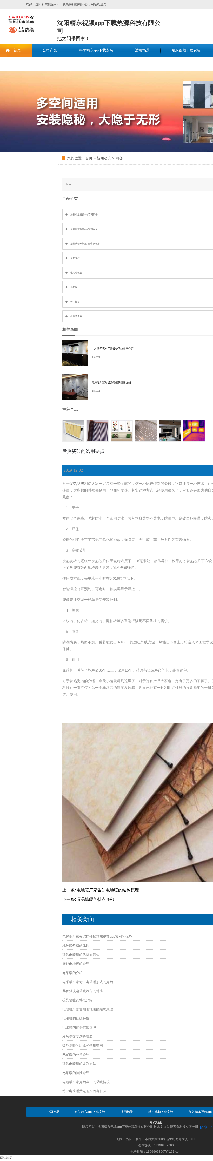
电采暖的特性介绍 (75, 1073)
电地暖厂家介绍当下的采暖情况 (86, 1082)
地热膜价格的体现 (75, 946)
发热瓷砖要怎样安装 (77, 1036)
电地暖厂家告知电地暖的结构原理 (108, 890)
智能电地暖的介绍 (75, 964)
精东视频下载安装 (186, 50)
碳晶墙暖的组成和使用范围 (82, 1046)
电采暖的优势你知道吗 (79, 1027)
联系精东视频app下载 (28, 64)
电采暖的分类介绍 (75, 1055)
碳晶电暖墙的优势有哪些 (80, 955)
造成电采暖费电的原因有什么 (84, 1091)
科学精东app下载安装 (96, 50)
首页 (17, 50)
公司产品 (50, 50)
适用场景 (142, 50)
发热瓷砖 (77, 483)
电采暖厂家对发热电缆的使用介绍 (111, 382)
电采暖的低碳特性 (75, 1018)
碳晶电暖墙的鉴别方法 (79, 1064)
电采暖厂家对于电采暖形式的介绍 (87, 982)
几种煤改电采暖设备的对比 (82, 991)
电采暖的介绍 (72, 973)
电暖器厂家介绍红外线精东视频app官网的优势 (97, 936)
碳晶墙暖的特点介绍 (95, 899)
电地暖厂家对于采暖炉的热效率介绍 (113, 348)
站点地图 (156, 1122)
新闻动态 (104, 158)
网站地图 (6, 1158)
